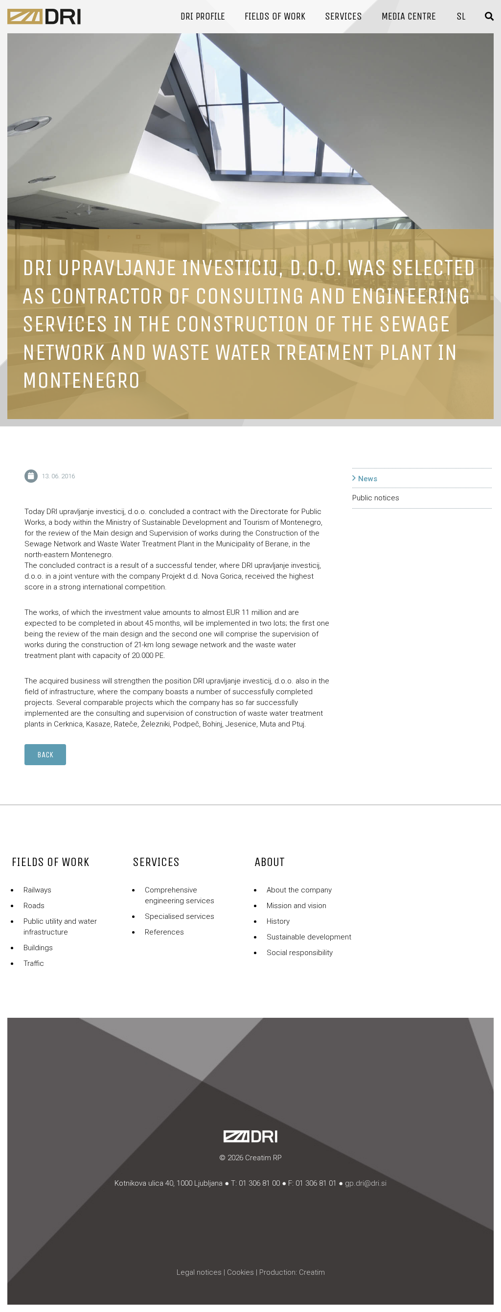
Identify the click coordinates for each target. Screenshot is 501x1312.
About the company (299, 890)
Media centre (409, 16)
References (164, 932)
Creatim (312, 1272)
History (278, 921)
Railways (37, 890)
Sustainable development (309, 937)
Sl (460, 16)
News (367, 478)
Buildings (38, 947)
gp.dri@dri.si (366, 1183)
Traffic (33, 963)
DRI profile (203, 16)
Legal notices (199, 1272)
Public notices (375, 497)
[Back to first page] (44, 16)
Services (343, 16)
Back (45, 755)
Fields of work (275, 16)
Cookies (240, 1272)
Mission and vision (296, 905)
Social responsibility (300, 952)
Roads (34, 905)
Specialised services (179, 916)
